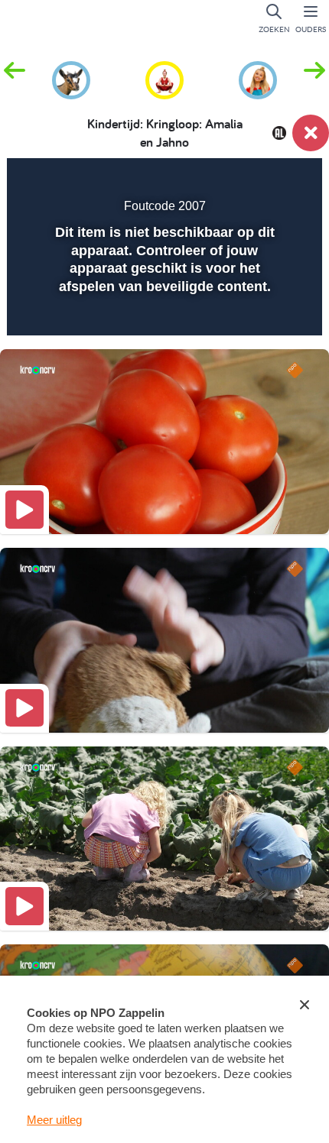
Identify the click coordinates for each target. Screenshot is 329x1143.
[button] (314, 79)
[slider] (162, 314)
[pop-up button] (233, 180)
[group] (71, 78)
